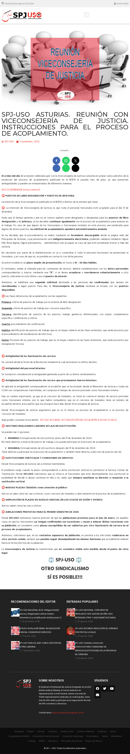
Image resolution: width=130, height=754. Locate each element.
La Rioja (32, 741)
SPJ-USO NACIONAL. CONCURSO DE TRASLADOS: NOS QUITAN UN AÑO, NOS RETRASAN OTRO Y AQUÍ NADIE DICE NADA (95, 614)
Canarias (41, 731)
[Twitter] (104, 688)
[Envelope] (97, 695)
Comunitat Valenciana (72, 736)
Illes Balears (116, 736)
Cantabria (52, 731)
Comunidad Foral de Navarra (45, 736)
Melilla (42, 741)
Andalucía (19, 731)
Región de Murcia (93, 741)
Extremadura (92, 736)
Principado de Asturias (71, 741)
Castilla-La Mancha (85, 731)
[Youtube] (112, 688)
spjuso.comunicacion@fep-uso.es (68, 713)
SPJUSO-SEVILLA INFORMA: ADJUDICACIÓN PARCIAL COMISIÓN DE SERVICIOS (40, 630)
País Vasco (53, 741)
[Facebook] (97, 688)
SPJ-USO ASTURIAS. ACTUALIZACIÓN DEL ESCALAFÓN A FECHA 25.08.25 (78, 420)
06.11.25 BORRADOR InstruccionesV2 (21, 190)
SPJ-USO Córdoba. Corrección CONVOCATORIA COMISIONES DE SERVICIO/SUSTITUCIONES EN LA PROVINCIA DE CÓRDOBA (95, 648)
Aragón (30, 731)
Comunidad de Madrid (18, 736)
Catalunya (102, 731)
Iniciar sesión (122, 4)
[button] (86, 14)
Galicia (105, 736)
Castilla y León (67, 731)
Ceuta (113, 731)
